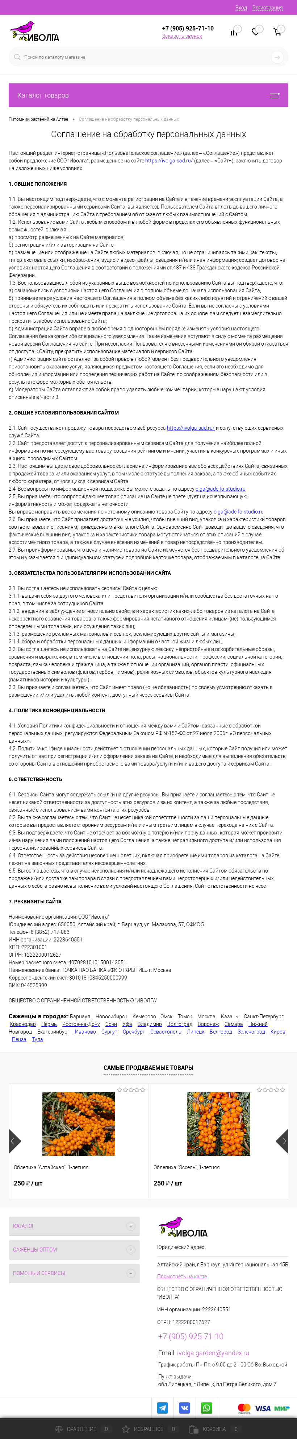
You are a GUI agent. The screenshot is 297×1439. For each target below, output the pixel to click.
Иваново (85, 1032)
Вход (241, 8)
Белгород (221, 1032)
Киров (278, 1032)
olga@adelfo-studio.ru (221, 489)
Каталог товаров (43, 95)
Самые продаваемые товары (148, 1068)
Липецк (195, 1032)
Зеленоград (251, 1032)
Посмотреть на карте (182, 1276)
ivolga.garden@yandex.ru (213, 1353)
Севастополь (165, 1032)
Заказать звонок (182, 36)
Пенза (19, 1039)
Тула (37, 1039)
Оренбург (134, 1032)
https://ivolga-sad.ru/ (169, 161)
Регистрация (267, 8)
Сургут (109, 1032)
